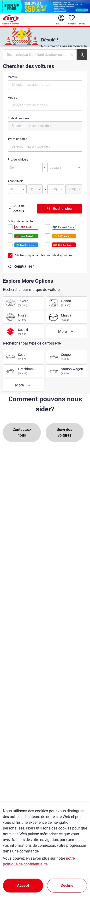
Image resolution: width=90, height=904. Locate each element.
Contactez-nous (21, 432)
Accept (23, 885)
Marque (13, 77)
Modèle (12, 97)
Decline (67, 885)
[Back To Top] (78, 879)
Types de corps (17, 139)
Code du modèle (18, 118)
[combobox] (45, 85)
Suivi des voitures (64, 432)
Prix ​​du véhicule (18, 159)
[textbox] (32, 84)
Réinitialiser (23, 266)
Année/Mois (15, 181)
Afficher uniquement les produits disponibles (43, 255)
